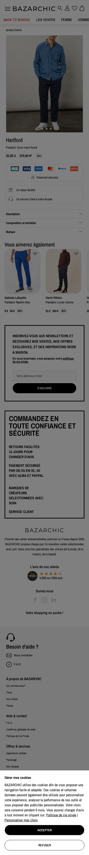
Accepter (44, 830)
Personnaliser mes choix (21, 820)
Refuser (44, 845)
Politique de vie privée (61, 815)
